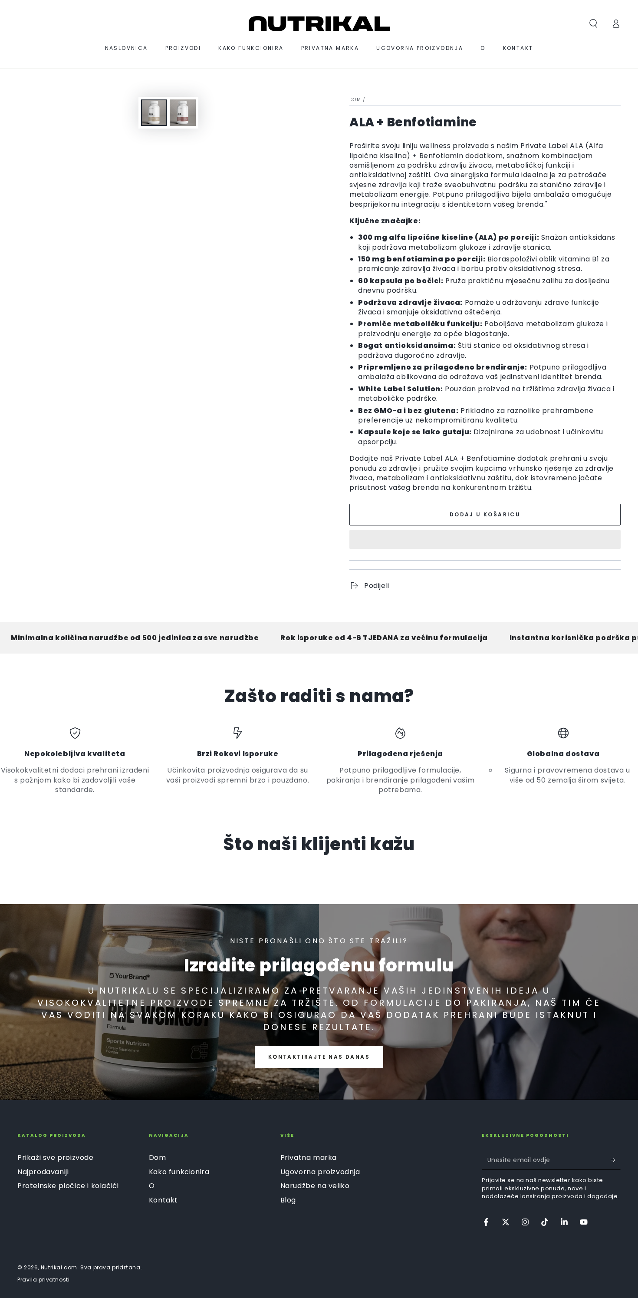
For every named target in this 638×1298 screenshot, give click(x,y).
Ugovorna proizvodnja (320, 1172)
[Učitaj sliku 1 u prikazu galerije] (154, 112)
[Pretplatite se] (616, 1159)
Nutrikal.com (59, 1267)
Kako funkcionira (179, 1172)
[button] (485, 541)
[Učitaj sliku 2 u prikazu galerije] (183, 112)
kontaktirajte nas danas (319, 1056)
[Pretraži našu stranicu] (593, 23)
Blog (288, 1200)
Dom (355, 99)
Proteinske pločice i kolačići (67, 1186)
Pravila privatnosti (43, 1279)
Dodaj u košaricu (485, 514)
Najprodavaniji (43, 1172)
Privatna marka (308, 1158)
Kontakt (163, 1200)
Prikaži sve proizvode (55, 1158)
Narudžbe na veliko (315, 1186)
